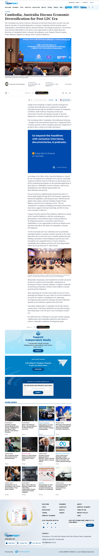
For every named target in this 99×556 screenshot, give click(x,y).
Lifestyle (28, 7)
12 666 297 (51, 539)
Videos (56, 7)
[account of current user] (89, 7)
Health (43, 7)
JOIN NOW (38, 369)
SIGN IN (92, 2)
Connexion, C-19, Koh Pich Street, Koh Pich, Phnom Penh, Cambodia (66, 536)
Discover (8, 7)
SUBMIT (38, 392)
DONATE (38, 350)
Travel (50, 7)
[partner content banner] (49, 152)
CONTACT (85, 2)
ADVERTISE (71, 2)
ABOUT (78, 2)
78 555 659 (60, 539)
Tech (21, 7)
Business (15, 7)
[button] (63, 93)
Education (36, 7)
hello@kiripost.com (49, 542)
